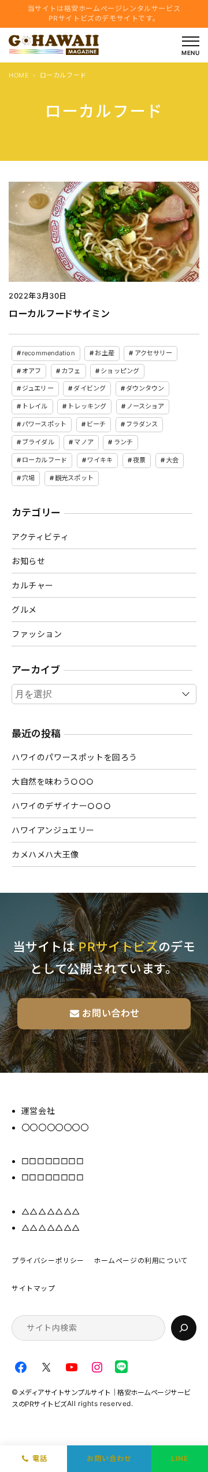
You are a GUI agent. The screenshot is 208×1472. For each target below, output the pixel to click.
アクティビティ (40, 537)
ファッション (37, 634)
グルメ (24, 609)
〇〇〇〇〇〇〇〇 (55, 1127)
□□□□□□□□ (52, 1161)
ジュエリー (38, 388)
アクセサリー (154, 353)
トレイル (34, 406)
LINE (179, 1458)
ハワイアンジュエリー (53, 830)
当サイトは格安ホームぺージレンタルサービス (104, 13)
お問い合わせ (109, 1458)
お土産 (104, 353)
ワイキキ (100, 460)
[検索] (183, 1328)
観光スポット (74, 478)
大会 (172, 460)
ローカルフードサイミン (59, 313)
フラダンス (142, 424)
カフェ (70, 371)
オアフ (31, 371)
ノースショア (146, 406)
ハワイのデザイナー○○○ (61, 806)
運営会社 (38, 1111)
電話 (39, 1458)
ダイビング (89, 388)
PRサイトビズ (118, 947)
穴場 (28, 478)
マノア (83, 442)
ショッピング (120, 371)
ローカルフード (44, 460)
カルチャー (33, 585)
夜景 (139, 460)
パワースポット (44, 424)
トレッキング (87, 406)
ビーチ (96, 424)
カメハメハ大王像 (45, 854)
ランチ (123, 442)
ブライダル (38, 442)
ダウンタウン (145, 388)
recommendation (48, 353)
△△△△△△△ (50, 1211)
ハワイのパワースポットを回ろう (75, 757)
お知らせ (28, 561)
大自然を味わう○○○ (53, 781)
